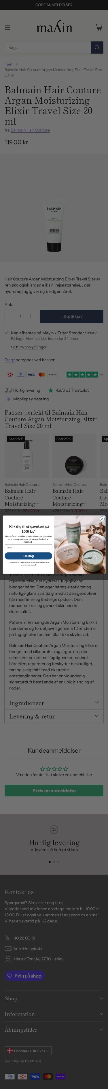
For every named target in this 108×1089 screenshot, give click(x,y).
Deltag (28, 556)
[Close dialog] (102, 519)
